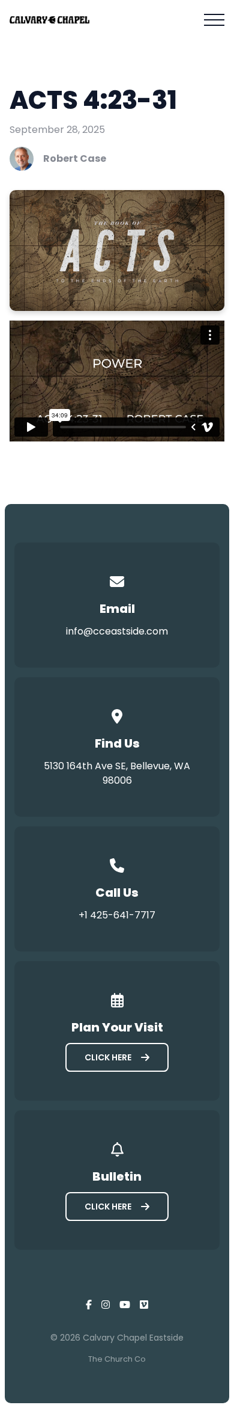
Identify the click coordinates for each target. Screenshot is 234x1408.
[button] (214, 20)
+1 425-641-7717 (117, 915)
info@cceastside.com (117, 631)
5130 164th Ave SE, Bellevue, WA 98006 (117, 773)
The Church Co (117, 1359)
